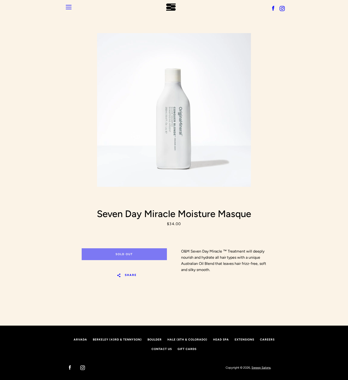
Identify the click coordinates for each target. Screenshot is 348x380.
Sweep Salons (261, 367)
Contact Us (162, 349)
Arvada (80, 339)
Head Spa (221, 339)
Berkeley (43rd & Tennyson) (117, 339)
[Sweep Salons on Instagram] (80, 367)
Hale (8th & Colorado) (187, 339)
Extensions (244, 339)
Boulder (154, 339)
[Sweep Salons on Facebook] (67, 367)
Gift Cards (187, 349)
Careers (267, 339)
